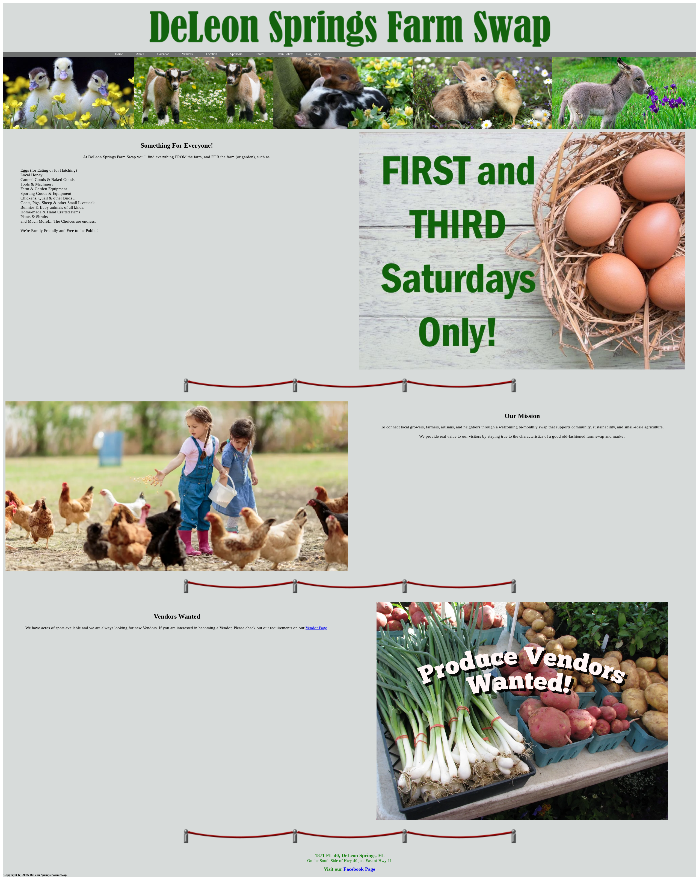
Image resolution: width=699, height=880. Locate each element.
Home (119, 54)
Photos (260, 54)
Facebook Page (359, 869)
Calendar (163, 54)
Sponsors (236, 54)
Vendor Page (316, 628)
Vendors (187, 54)
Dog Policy (313, 54)
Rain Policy (285, 54)
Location (211, 54)
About (140, 54)
